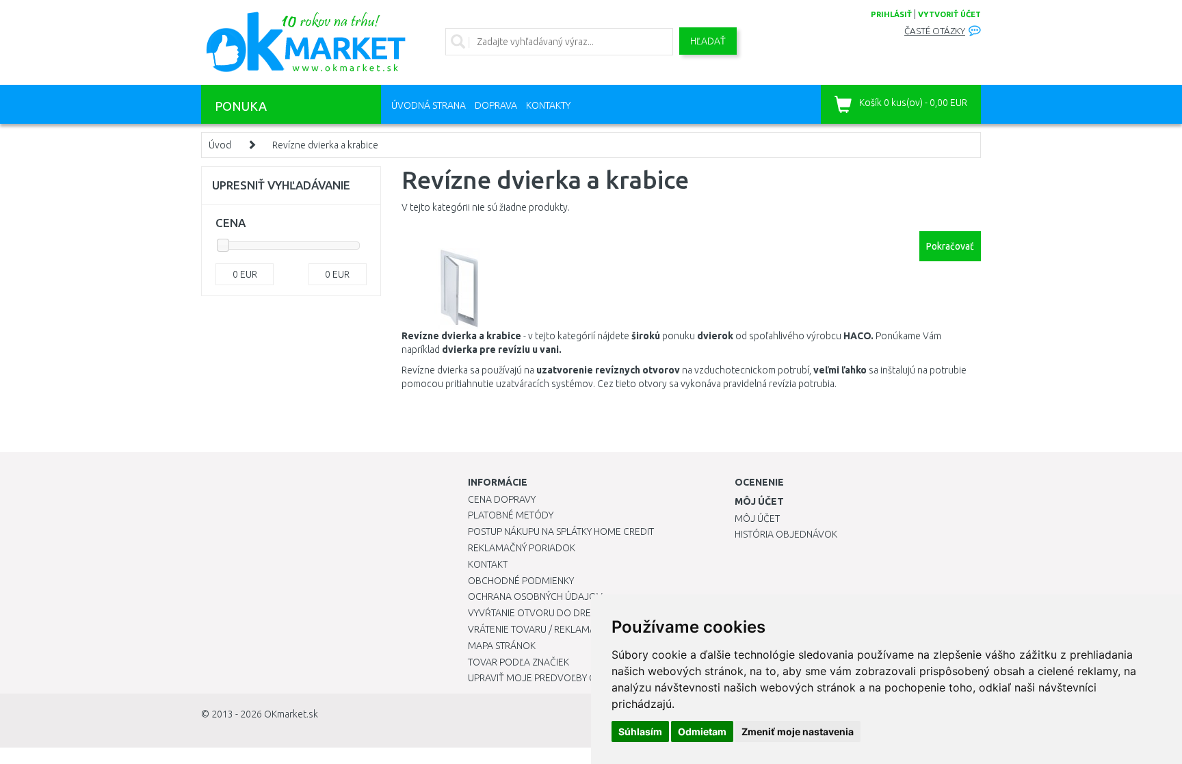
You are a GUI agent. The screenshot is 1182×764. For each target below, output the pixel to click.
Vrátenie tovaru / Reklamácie (538, 629)
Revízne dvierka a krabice (325, 145)
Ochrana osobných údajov (535, 596)
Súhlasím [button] (640, 731)
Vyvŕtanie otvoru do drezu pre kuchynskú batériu (590, 612)
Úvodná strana (428, 105)
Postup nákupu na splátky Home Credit (561, 531)
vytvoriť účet (949, 14)
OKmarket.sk (291, 714)
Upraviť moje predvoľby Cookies (548, 677)
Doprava (496, 105)
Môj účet (757, 518)
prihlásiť (891, 14)
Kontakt (488, 564)
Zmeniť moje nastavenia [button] (797, 731)
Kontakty (548, 105)
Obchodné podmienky (521, 580)
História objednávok (786, 534)
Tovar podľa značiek (518, 662)
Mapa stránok (502, 645)
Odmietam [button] (702, 731)
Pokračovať (950, 246)
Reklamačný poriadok (521, 547)
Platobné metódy (510, 515)
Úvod (220, 145)
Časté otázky (934, 31)
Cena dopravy (502, 499)
